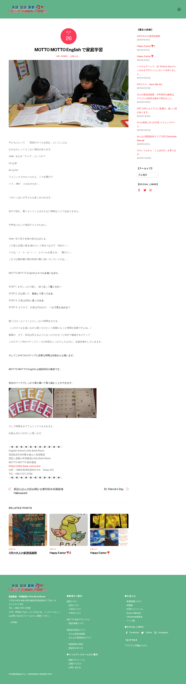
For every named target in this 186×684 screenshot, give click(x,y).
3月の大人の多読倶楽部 (23, 553)
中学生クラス (75, 613)
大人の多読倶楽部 (77, 633)
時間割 (130, 605)
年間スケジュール (135, 609)
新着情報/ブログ (134, 601)
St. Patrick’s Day (114, 489)
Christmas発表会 (135, 616)
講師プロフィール (77, 660)
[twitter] (145, 190)
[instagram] (151, 190)
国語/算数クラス (76, 623)
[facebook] (139, 190)
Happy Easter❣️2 (60, 552)
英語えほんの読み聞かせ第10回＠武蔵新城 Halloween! (39, 491)
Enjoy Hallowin (134, 613)
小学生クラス (75, 609)
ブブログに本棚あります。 (137, 645)
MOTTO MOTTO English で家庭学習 (68, 49)
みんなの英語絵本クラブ (80, 637)
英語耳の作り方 (76, 648)
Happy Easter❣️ (100, 552)
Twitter (148, 632)
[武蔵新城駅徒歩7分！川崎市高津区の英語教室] (28, 11)
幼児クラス (74, 605)
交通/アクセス (75, 663)
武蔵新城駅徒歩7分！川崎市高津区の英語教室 (29, 674)
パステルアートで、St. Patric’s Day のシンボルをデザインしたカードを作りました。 (157, 70)
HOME (14, 622)
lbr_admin (61, 56)
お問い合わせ (75, 667)
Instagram (163, 632)
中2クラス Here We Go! (149, 84)
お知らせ (74, 56)
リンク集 (131, 620)
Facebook (134, 632)
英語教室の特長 (76, 644)
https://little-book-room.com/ (25, 466)
